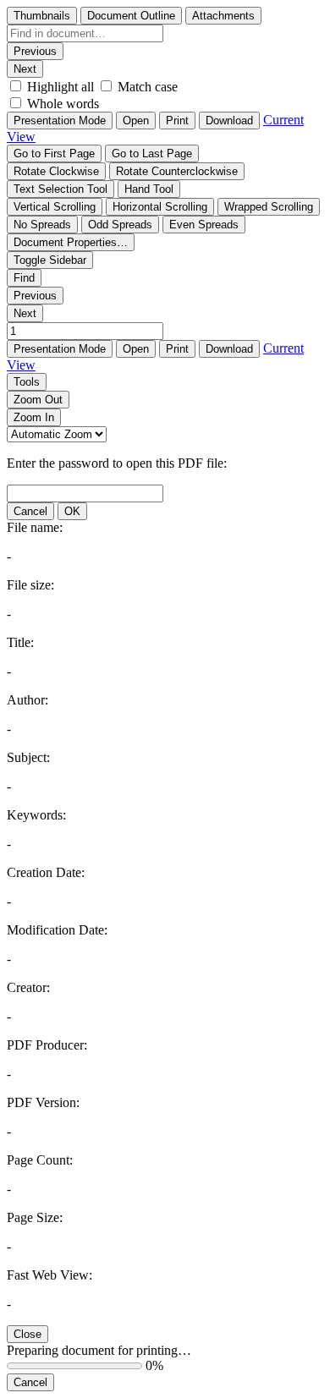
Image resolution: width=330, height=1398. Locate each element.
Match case (148, 86)
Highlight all (60, 86)
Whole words (63, 103)
